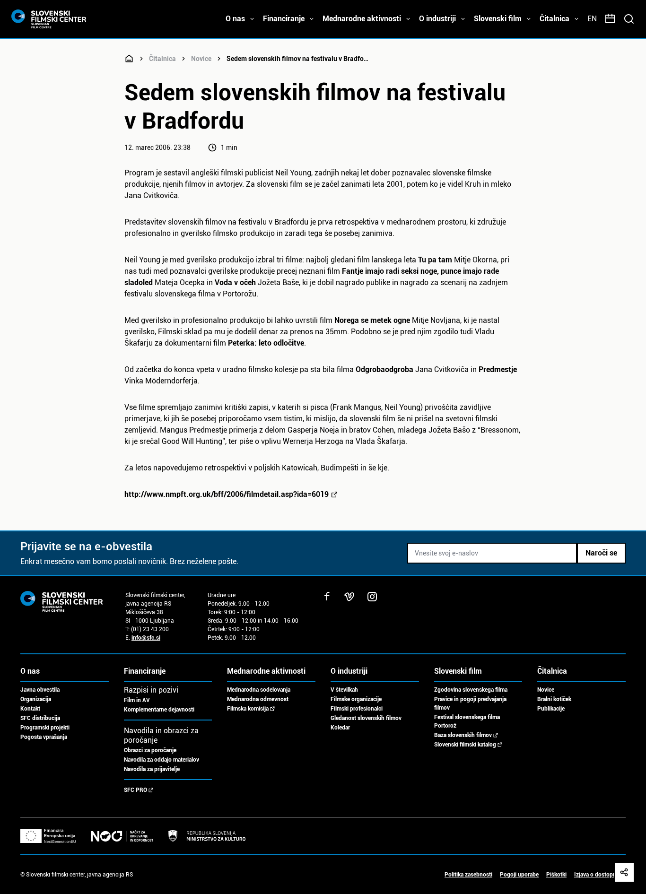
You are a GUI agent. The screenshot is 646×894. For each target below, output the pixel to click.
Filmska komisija (248, 708)
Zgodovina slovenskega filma (470, 689)
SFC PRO (135, 790)
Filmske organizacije (356, 699)
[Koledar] (610, 19)
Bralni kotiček (554, 699)
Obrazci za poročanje (150, 750)
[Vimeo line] (349, 596)
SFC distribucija (40, 718)
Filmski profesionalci (357, 708)
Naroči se (601, 552)
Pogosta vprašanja (43, 737)
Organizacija (35, 699)
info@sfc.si (145, 637)
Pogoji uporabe (519, 874)
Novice (201, 58)
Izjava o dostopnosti (600, 874)
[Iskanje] (629, 19)
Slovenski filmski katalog (465, 744)
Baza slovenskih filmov (463, 735)
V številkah (344, 689)
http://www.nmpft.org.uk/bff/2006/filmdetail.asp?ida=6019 (226, 494)
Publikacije (551, 708)
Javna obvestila (40, 689)
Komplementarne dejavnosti (159, 709)
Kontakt (30, 708)
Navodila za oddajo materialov (161, 759)
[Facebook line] (326, 596)
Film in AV (137, 700)
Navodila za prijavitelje (152, 769)
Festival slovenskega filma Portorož (467, 721)
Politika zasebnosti (468, 874)
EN (592, 18)
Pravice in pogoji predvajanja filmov (470, 703)
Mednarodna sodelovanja (258, 689)
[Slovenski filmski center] (129, 58)
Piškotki (556, 874)
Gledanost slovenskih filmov (366, 718)
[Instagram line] (372, 596)
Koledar (340, 727)
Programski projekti (45, 727)
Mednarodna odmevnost (257, 699)
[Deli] (624, 872)
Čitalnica (162, 58)
